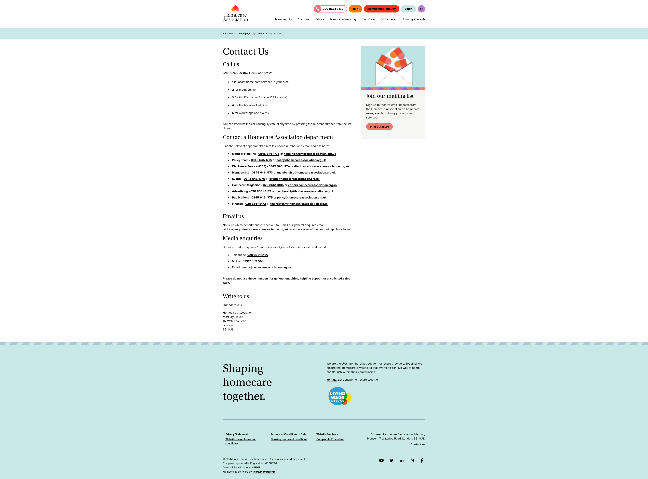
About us (303, 19)
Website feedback (327, 434)
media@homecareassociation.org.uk (266, 267)
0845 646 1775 (268, 154)
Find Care (368, 19)
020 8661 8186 (273, 185)
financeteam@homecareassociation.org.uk (299, 204)
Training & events (413, 19)
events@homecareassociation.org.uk (294, 179)
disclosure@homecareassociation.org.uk (321, 166)
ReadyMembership (263, 471)
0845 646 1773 (262, 172)
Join (355, 9)
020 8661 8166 (257, 255)
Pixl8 (257, 467)
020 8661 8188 (247, 73)
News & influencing (343, 19)
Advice (319, 19)
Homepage (245, 33)
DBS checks (389, 19)
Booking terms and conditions (289, 439)
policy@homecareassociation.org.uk (301, 160)
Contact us (418, 444)
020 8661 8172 (255, 204)
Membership (283, 19)
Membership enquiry (381, 9)
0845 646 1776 (254, 179)
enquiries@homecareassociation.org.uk (262, 229)
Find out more (379, 126)
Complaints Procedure (330, 439)
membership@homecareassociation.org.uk (306, 172)
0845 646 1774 (279, 166)
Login (408, 9)
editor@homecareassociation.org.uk (312, 185)
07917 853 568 (253, 261)
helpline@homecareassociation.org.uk (310, 154)
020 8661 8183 (260, 191)
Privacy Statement (236, 434)
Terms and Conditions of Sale (288, 434)
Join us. (332, 379)
